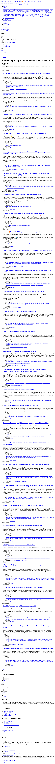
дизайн (20, 400)
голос (20, 497)
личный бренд (33, 85)
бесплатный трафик (28, 165)
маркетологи (15, 661)
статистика (33, 436)
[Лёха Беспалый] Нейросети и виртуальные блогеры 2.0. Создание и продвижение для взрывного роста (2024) (28, 486)
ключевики (43, 434)
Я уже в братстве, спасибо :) (8, 755)
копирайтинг (33, 186)
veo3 (14, 303)
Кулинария (13, 402)
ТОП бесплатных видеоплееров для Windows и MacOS (36, 10)
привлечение (15, 457)
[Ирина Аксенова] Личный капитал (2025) (19, 331)
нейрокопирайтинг (49, 537)
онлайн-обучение (44, 323)
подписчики (26, 126)
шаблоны (34, 538)
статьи (26, 518)
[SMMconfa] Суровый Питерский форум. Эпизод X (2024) (23, 587)
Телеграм (12, 438)
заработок (44, 476)
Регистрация (6, 46)
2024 (7, 434)
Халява (12, 147)
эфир (48, 619)
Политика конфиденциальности (11, 725)
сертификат (16, 641)
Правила (6, 722)
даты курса (34, 617)
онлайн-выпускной (40, 640)
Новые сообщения (7, 25)
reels (7, 383)
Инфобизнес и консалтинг (16, 644)
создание (19, 498)
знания (24, 497)
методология (51, 556)
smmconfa (34, 598)
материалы (41, 537)
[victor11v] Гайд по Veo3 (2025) (23, 291)
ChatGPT (12, 521)
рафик (14, 166)
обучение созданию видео (30, 285)
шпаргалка (9, 662)
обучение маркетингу (11, 263)
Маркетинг (13, 110)
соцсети (18, 166)
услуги (33, 518)
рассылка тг (32, 206)
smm (14, 85)
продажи (16, 107)
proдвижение (15, 517)
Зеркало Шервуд (8, 721)
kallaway (14, 106)
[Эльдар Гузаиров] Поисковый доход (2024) (19, 606)
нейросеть (36, 416)
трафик (50, 126)
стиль (44, 400)
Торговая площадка (15, 227)
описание (18, 558)
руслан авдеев (26, 436)
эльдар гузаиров (43, 619)
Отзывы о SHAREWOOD (10, 714)
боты (7, 126)
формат (34, 619)
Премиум (5, 23)
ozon (7, 145)
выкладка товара (45, 578)
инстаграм (18, 383)
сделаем (41, 661)
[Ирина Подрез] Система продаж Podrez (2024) (20, 311)
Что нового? (6, 24)
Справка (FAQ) (7, 715)
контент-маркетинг (25, 85)
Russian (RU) (6, 746)
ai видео (8, 283)
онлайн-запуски (21, 263)
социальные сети (17, 86)
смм (47, 416)
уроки (31, 498)
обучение (14, 206)
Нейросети (13, 287)
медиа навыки (30, 343)
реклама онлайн (10, 363)
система (31, 324)
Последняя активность (18, 25)
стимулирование (50, 579)
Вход (2, 50)
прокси (21, 436)
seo (13, 598)
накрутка (21, 126)
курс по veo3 (36, 303)
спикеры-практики (31, 599)
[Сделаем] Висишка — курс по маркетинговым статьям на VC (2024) (28, 648)
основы (23, 558)
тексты (29, 518)
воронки (35, 165)
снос (43, 126)
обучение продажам (35, 323)
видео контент (22, 283)
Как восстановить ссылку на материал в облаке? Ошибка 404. (27, 11)
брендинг (12, 400)
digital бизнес (19, 165)
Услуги (12, 129)
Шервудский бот (8, 713)
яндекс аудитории (21, 243)
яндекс (15, 225)
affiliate (8, 165)
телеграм (46, 126)
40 (4, 680)
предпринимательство (11, 324)
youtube (13, 343)
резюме (15, 498)
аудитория (19, 456)
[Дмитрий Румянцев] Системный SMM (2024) (19, 545)
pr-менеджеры (12, 660)
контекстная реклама (25, 361)
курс (36, 456)
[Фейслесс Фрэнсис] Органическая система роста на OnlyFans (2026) (26, 73)
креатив (48, 283)
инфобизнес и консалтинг (20, 640)
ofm (7, 85)
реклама (44, 383)
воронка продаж (14, 323)
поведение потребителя (24, 579)
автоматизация (16, 416)
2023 (7, 517)
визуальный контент (31, 283)
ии (21, 416)
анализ (38, 434)
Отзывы (5, 6)
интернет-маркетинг (15, 361)
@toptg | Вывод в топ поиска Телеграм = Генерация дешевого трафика (27, 114)
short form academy (20, 106)
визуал (16, 400)
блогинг (17, 343)
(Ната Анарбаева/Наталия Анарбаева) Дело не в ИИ (22, 405)
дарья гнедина (38, 476)
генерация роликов (41, 283)
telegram (10, 206)
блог (27, 456)
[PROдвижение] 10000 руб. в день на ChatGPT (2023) (23, 505)
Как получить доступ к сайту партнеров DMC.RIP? (38, 12)
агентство (17, 85)
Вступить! (17, 753)
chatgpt (10, 517)
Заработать (6, 27)
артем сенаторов (13, 456)
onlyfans (10, 85)
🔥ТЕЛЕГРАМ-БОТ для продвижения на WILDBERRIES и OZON (26, 133)
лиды (48, 165)
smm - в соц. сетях (17, 434)
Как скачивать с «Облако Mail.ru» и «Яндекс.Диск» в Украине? (25, 15)
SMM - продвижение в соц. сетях (18, 89)
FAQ (4, 7)
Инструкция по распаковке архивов (40, 9)
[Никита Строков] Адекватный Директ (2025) (20, 351)
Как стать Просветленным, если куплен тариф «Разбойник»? (28, 13)
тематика (29, 619)
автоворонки (9, 416)
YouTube (12, 621)
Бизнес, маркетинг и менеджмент (18, 169)
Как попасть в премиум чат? (39, 11)
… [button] (4, 671)
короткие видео (48, 106)
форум (41, 599)
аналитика (39, 598)
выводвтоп (12, 126)
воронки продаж (30, 262)
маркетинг (39, 85)
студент (8, 478)
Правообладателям (8, 723)
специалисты (47, 661)
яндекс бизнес (20, 225)
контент (29, 383)
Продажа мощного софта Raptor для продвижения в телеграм (22, 194)
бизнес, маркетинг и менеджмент (33, 578)
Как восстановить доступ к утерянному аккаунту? (25, 12)
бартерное (18, 578)
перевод (52, 517)
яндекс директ (26, 363)
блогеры (14, 497)
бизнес (8, 323)
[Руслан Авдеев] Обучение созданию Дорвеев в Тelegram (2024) (26, 423)
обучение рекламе (40, 361)
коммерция (24, 383)
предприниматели (22, 661)
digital (10, 598)
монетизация (37, 343)
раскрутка (39, 126)
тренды (38, 599)
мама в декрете (14, 477)
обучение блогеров (45, 343)
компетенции (9, 579)
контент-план (30, 517)
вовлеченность (16, 186)
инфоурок (52, 578)
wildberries (11, 145)
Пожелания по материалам (16, 418)
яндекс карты (27, 225)
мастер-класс (35, 537)
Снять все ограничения (9, 711)
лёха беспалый (37, 497)
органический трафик (47, 85)
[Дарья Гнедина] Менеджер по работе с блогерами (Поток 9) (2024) (26, 464)
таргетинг (17, 363)
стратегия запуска (36, 263)
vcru (17, 660)
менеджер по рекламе (23, 477)
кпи (13, 599)
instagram (8, 343)
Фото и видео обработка (16, 307)
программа (20, 206)
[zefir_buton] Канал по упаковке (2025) (19, 389)
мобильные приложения (12, 285)
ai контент (9, 106)
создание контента (17, 344)
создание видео (17, 304)
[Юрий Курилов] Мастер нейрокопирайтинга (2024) (23, 525)
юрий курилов (39, 538)
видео (14, 383)
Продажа (12, 209)
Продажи (12, 327)
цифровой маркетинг (26, 304)
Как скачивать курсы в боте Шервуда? (31, 16)
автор (30, 434)
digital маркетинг (10, 262)
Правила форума (7, 9)
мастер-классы (41, 456)
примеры (14, 538)
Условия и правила (8, 748)
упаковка (48, 400)
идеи (30, 456)
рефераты (21, 518)
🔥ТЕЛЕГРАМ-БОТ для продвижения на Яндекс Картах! (23, 232)
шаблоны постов (19, 188)
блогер (32, 476)
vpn (7, 639)
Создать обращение (8, 20)
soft (7, 206)
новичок (31, 477)
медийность (48, 456)
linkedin (8, 186)
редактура (36, 661)
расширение (16, 518)
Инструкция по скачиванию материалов (22, 9)
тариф (20, 641)
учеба (11, 478)
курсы (47, 434)
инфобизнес (45, 262)
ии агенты (24, 416)
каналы (17, 126)
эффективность (20, 580)
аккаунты (34, 434)
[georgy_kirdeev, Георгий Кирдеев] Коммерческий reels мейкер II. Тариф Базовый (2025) (24, 370)
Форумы (5, 22)
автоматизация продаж (20, 262)
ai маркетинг (13, 165)
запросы (19, 537)
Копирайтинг (13, 190)
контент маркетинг (42, 165)
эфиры (27, 641)
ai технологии (9, 303)
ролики (31, 457)
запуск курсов (38, 262)
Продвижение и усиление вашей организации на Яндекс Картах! (23, 213)
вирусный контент (30, 106)
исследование (24, 537)
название (8, 558)
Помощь (5, 19)
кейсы (47, 598)
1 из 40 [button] (2, 684)
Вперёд (2, 683)
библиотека (14, 639)
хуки (14, 188)
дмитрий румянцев (32, 556)
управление (14, 580)
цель (37, 619)
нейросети (21, 285)
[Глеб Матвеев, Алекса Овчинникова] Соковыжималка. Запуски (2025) (27, 250)
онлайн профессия (38, 477)
